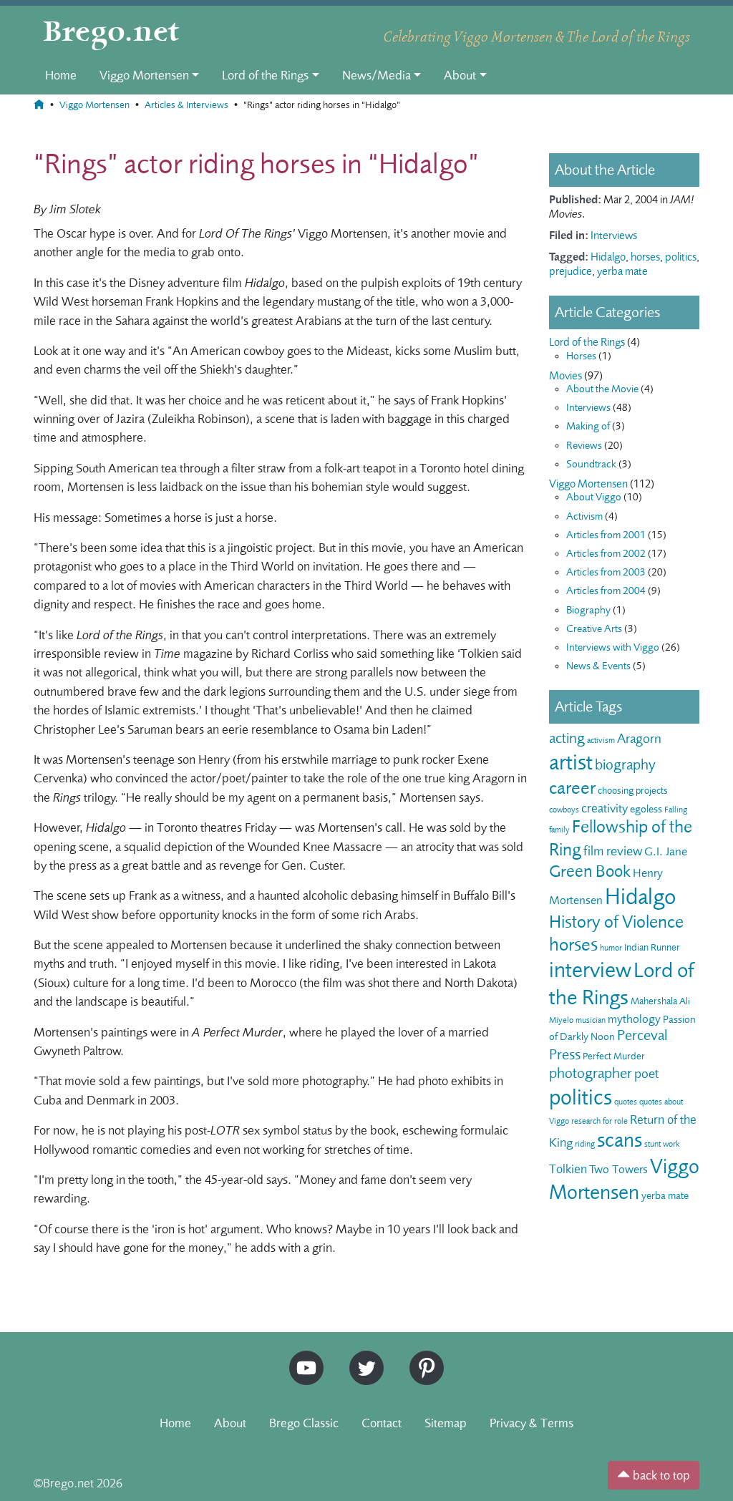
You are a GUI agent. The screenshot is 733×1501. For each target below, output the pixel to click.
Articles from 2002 (606, 554)
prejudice (570, 271)
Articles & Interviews (186, 104)
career (572, 787)
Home (61, 75)
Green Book (590, 871)
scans (619, 1140)
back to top (660, 1475)
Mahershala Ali (660, 1001)
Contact (381, 1423)
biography (625, 765)
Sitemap (445, 1423)
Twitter (361, 1356)
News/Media (376, 75)
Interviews (614, 235)
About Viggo (593, 497)
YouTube (303, 1356)
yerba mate (622, 271)
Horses (581, 356)
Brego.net (111, 33)
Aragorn (639, 739)
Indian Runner (652, 947)
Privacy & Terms (531, 1423)
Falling (675, 810)
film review (612, 851)
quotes (625, 1102)
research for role (599, 1121)
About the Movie (602, 389)
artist (571, 762)
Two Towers (618, 1169)
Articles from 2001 (606, 535)
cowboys (564, 810)
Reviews (584, 445)
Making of (588, 426)
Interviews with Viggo (612, 647)
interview (590, 970)
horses (645, 257)
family (559, 830)
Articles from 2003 (606, 572)
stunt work (662, 1144)
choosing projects (633, 790)
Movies (565, 375)
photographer (590, 1073)
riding (585, 1144)
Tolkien (568, 1169)
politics (680, 257)
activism (601, 740)
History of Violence (616, 922)
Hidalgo (608, 257)
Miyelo (561, 1020)
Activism (584, 516)
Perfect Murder (614, 1056)
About (460, 75)
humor (611, 948)
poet (646, 1074)
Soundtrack (591, 464)
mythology (634, 1019)
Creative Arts (594, 629)
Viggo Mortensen (144, 75)
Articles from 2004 (606, 591)
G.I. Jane (665, 851)
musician (591, 1020)
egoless (646, 809)
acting (567, 738)
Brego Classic (304, 1423)
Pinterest (421, 1356)
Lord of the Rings (265, 75)
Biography (588, 610)
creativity (604, 808)
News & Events (598, 666)
